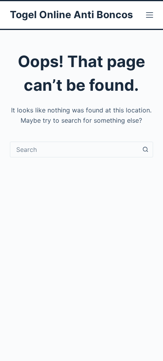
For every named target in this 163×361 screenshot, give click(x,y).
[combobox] (74, 149)
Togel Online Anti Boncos (71, 15)
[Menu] (149, 15)
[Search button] (145, 149)
